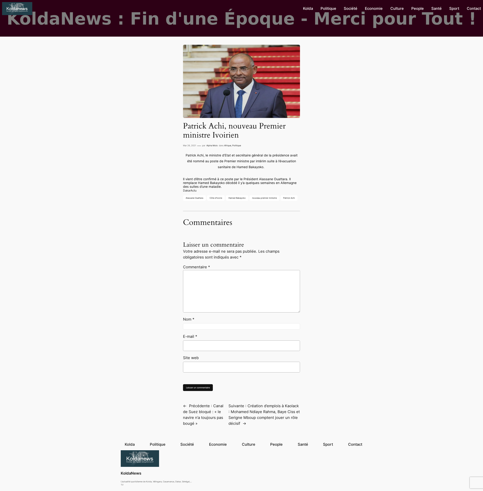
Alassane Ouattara (194, 198)
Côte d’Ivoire (216, 198)
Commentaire (196, 267)
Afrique (227, 145)
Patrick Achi (289, 198)
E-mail (190, 336)
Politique (236, 145)
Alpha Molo (212, 145)
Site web (191, 358)
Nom (188, 319)
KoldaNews (131, 473)
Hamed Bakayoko (237, 198)
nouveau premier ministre (264, 198)
